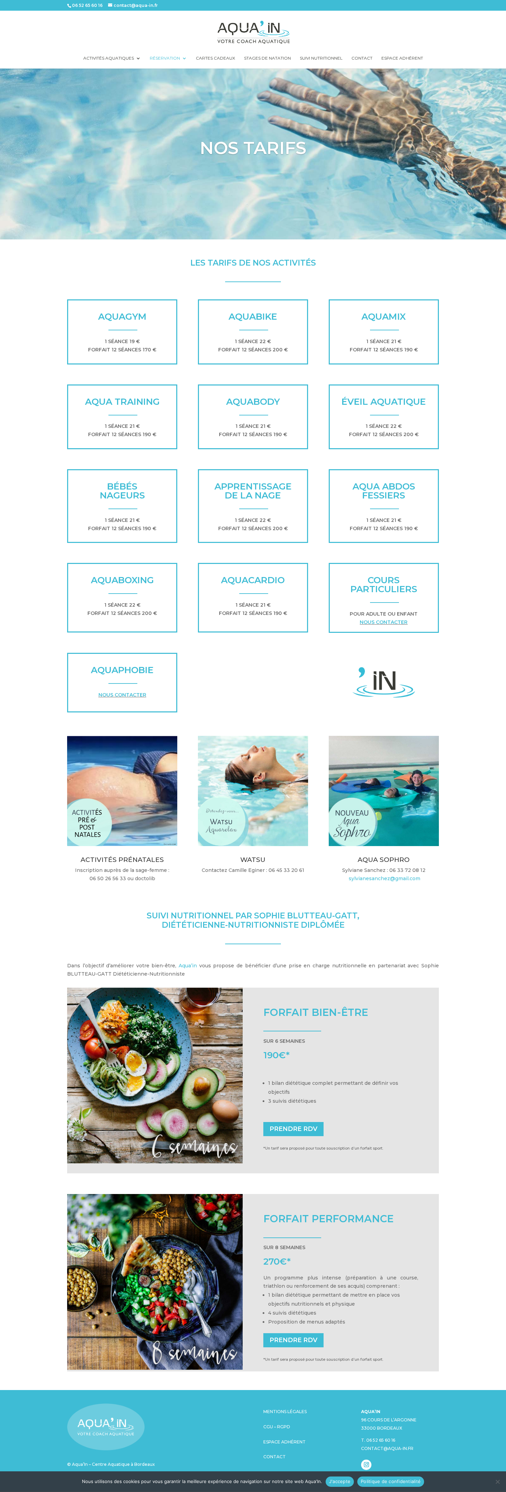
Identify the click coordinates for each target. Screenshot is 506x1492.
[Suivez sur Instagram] (366, 1465)
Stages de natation (267, 58)
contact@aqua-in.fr (387, 1448)
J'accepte (339, 1481)
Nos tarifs (253, 147)
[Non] (497, 1481)
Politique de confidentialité (391, 1481)
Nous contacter (384, 622)
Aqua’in (188, 966)
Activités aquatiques (108, 58)
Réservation (165, 58)
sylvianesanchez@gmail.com (384, 878)
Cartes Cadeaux (215, 58)
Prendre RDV (293, 1129)
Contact (361, 58)
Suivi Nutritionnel (321, 58)
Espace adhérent (402, 58)
